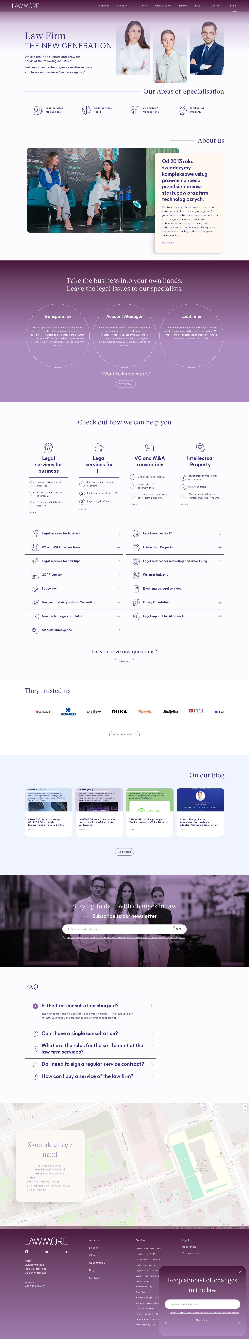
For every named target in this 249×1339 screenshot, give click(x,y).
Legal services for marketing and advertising (157, 1276)
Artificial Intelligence (145, 1325)
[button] (124, 6)
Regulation (189, 1247)
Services (104, 6)
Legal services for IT (145, 1254)
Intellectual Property (145, 1265)
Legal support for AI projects (149, 1319)
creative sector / (80, 67)
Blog (92, 1270)
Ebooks (183, 6)
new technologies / (54, 67)
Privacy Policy (233, 1313)
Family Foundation (144, 1308)
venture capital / (73, 72)
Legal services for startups (148, 1270)
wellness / (32, 67)
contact (170, 81)
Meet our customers (124, 734)
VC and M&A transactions (148, 1260)
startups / (32, 72)
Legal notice (189, 1240)
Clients (143, 6)
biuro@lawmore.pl (50, 1173)
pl (230, 6)
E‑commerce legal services (149, 1298)
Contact (216, 6)
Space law (140, 1292)
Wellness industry (144, 1287)
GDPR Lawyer (142, 1281)
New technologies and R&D (149, 1314)
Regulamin (129, 938)
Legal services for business (149, 1249)
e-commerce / (50, 72)
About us (94, 1240)
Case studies (163, 6)
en (235, 6)
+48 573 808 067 (50, 1169)
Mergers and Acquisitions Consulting (153, 1303)
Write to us (126, 384)
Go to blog (124, 852)
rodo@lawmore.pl (50, 1177)
